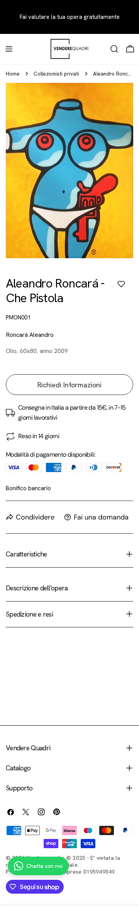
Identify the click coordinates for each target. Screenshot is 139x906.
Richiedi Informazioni (69, 384)
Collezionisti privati (56, 73)
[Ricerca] (114, 49)
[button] (121, 284)
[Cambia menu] (9, 49)
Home (13, 73)
